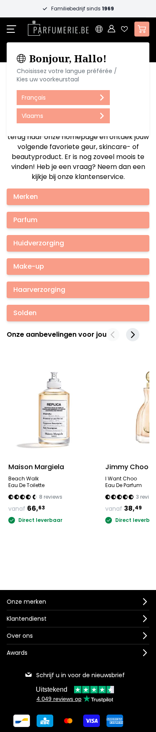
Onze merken (26, 601)
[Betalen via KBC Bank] (45, 721)
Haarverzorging (39, 289)
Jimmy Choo (127, 467)
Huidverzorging (38, 243)
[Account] (112, 29)
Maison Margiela (36, 467)
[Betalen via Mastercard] (68, 721)
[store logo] (58, 28)
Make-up (28, 266)
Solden (25, 313)
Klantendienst (27, 618)
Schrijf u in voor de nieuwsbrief (80, 675)
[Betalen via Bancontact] (21, 721)
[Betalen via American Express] (114, 721)
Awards (17, 653)
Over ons (20, 636)
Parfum (25, 220)
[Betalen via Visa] (91, 721)
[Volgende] (132, 334)
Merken (25, 196)
